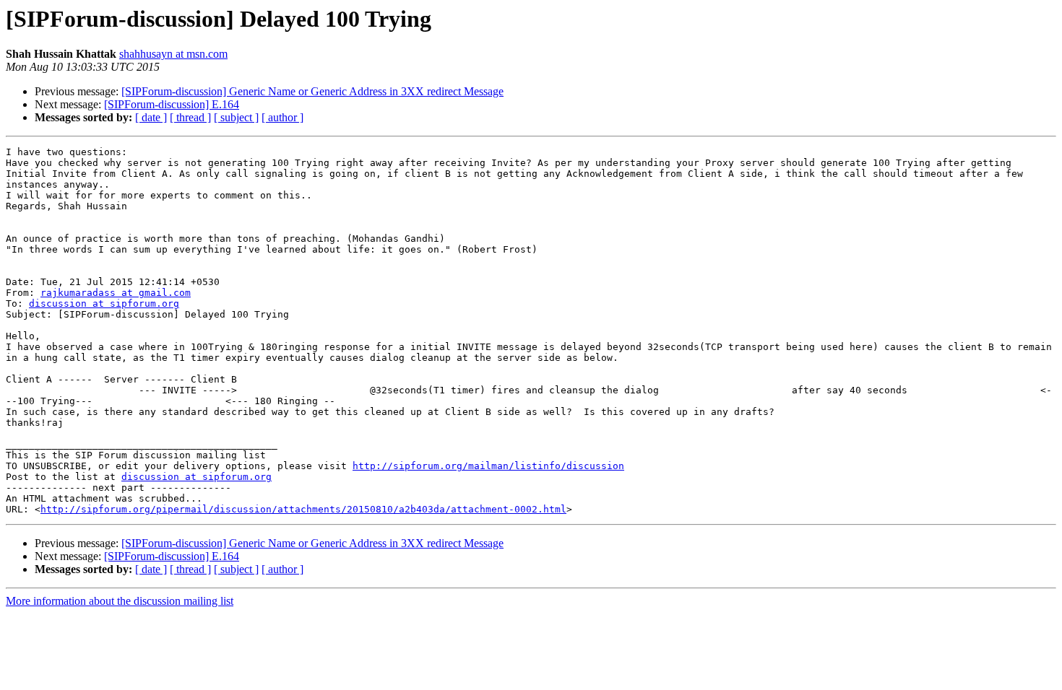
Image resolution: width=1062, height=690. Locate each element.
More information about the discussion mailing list (119, 601)
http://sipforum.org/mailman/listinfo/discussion (488, 465)
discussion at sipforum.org (104, 303)
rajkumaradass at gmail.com (115, 292)
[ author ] (282, 117)
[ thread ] (190, 117)
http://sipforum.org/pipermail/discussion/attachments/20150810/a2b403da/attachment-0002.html (303, 509)
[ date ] (151, 117)
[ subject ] (236, 117)
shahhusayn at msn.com (173, 54)
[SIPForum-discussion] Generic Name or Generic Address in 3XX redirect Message (312, 91)
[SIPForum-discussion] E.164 (171, 104)
